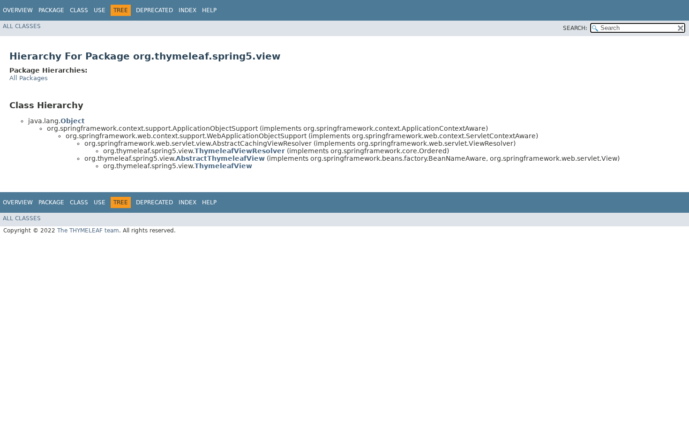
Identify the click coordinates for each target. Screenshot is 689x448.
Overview (18, 10)
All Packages (28, 78)
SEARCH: (575, 28)
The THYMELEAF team (88, 230)
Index (187, 10)
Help (209, 10)
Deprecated (154, 10)
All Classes (22, 26)
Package (51, 10)
